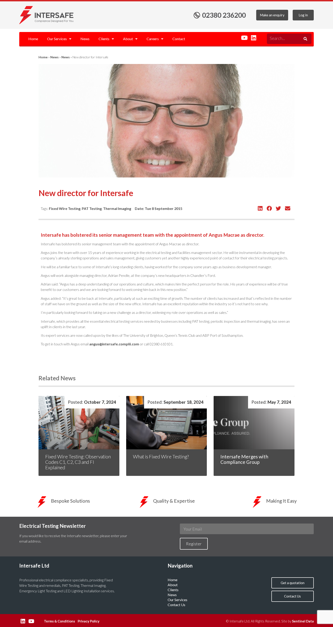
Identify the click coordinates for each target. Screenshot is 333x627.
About (128, 39)
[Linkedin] (253, 38)
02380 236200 (224, 15)
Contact (178, 39)
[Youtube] (244, 38)
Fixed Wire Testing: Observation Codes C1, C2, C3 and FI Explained (78, 462)
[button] (260, 208)
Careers (153, 39)
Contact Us (176, 604)
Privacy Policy (88, 621)
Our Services (57, 39)
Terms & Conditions (59, 621)
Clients (104, 39)
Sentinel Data (303, 621)
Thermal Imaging (117, 208)
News (84, 39)
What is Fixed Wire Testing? (161, 456)
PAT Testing (92, 208)
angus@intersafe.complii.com (114, 344)
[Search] (304, 39)
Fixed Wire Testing (64, 208)
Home (33, 39)
